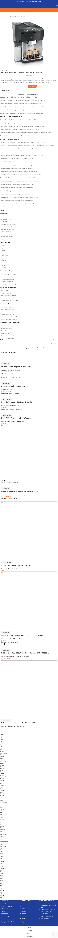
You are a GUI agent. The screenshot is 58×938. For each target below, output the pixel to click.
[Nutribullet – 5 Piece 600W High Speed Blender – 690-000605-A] (10, 642)
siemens (54, 347)
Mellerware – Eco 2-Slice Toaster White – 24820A (18, 723)
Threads (23, 916)
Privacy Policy (5, 908)
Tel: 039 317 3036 (45, 913)
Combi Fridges (11, 370)
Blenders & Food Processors (17, 656)
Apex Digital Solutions (52, 925)
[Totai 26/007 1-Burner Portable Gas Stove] (29, 529)
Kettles (12, 405)
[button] (6, 364)
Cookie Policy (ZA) (6, 916)
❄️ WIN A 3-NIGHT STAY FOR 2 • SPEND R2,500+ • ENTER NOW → (29, 1)
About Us (4, 904)
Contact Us (5, 913)
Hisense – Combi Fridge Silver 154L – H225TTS (17, 367)
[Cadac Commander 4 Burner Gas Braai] (10, 373)
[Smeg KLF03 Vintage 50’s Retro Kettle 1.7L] (10, 393)
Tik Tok (23, 918)
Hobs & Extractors (14, 639)
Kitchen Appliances (20, 16)
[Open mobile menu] (1, 5)
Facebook (24, 904)
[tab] (21, 94)
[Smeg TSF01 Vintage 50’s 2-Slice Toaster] (11, 409)
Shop (7, 16)
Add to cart (32, 86)
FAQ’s (3, 911)
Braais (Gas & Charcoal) (6, 389)
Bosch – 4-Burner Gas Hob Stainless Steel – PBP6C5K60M (22, 635)
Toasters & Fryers (20, 421)
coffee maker (48, 347)
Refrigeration (4, 370)
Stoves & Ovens (20, 569)
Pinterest (24, 911)
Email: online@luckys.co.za (47, 916)
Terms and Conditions (7, 906)
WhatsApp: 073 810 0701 (46, 918)
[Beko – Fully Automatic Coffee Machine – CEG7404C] (29, 452)
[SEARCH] (36, 9)
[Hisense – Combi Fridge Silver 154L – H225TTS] (10, 356)
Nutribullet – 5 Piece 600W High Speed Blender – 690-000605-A (25, 653)
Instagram (24, 913)
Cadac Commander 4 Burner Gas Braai (15, 386)
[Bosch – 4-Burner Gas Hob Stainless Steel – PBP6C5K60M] (29, 599)
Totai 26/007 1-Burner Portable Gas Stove (16, 565)
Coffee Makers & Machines (26, 347)
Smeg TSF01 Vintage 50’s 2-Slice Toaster (16, 418)
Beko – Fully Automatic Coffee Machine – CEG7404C (20, 491)
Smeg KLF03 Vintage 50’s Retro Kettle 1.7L (16, 402)
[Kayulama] (28, 816)
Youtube (23, 908)
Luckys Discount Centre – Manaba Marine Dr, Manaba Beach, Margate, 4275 (48, 905)
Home (2, 16)
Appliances (12, 16)
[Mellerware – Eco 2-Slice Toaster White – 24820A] (29, 687)
